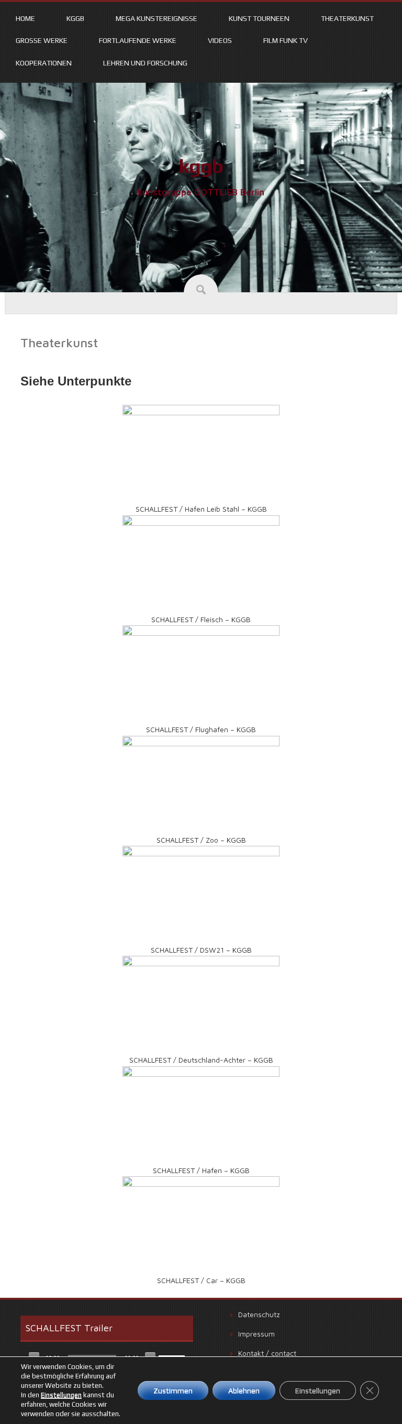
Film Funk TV (285, 40)
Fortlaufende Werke (137, 40)
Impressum (256, 1333)
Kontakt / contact (267, 1353)
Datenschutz (259, 1314)
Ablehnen (244, 1390)
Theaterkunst (347, 18)
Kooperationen (44, 63)
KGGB (75, 18)
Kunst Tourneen (259, 18)
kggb (201, 166)
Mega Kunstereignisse (156, 18)
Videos (220, 40)
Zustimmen (173, 1390)
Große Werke (42, 40)
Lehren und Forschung (145, 63)
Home (25, 18)
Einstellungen (61, 1395)
